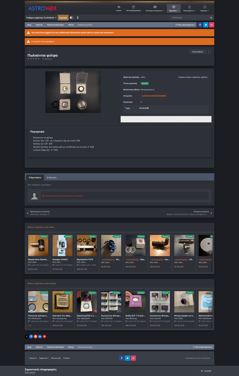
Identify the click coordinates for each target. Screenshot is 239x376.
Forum (118, 10)
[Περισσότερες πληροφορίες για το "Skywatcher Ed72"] (87, 245)
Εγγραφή (63, 17)
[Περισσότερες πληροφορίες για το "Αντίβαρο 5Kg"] (208, 245)
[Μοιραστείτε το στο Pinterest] (44, 336)
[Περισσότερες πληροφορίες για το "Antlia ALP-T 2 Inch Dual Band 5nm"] (135, 302)
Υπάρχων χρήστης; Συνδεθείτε (40, 17)
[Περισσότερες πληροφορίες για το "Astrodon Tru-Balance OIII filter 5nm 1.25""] (62, 302)
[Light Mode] (77, 18)
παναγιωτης (61, 318)
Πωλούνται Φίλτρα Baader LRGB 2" (166, 315)
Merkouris (36, 318)
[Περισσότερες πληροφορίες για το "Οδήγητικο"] (184, 245)
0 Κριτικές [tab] (52, 177)
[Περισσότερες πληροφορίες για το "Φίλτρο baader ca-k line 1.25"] (184, 302)
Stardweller (207, 318)
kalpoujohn (85, 318)
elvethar (157, 318)
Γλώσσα (32, 358)
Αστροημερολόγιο (133, 10)
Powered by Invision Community (197, 358)
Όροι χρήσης (30, 372)
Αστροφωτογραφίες (154, 11)
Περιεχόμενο (188, 11)
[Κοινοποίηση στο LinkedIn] (40, 336)
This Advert (200, 17)
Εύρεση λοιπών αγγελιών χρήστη (193, 77)
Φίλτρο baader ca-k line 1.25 (187, 315)
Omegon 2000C (60, 259)
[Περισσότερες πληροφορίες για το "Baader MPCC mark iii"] (135, 245)
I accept (207, 371)
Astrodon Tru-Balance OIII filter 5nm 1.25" (72, 315)
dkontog (133, 318)
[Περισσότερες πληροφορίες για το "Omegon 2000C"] (62, 245)
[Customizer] (72, 18)
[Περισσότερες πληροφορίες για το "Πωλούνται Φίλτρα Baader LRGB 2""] (160, 302)
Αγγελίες (173, 11)
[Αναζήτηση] (211, 18)
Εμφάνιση (43, 358)
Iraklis (180, 318)
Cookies (66, 358)
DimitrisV (109, 318)
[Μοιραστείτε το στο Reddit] (35, 336)
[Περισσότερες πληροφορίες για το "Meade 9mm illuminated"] (38, 245)
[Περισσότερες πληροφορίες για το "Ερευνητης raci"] (160, 245)
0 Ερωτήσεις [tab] (35, 177)
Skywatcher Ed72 (85, 259)
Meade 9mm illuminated (39, 259)
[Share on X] (27, 336)
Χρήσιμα (204, 11)
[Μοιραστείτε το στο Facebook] (31, 336)
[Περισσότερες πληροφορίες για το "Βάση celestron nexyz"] (111, 245)
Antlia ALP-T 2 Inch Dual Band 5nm (141, 315)
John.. (143, 77)
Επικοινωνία (56, 358)
